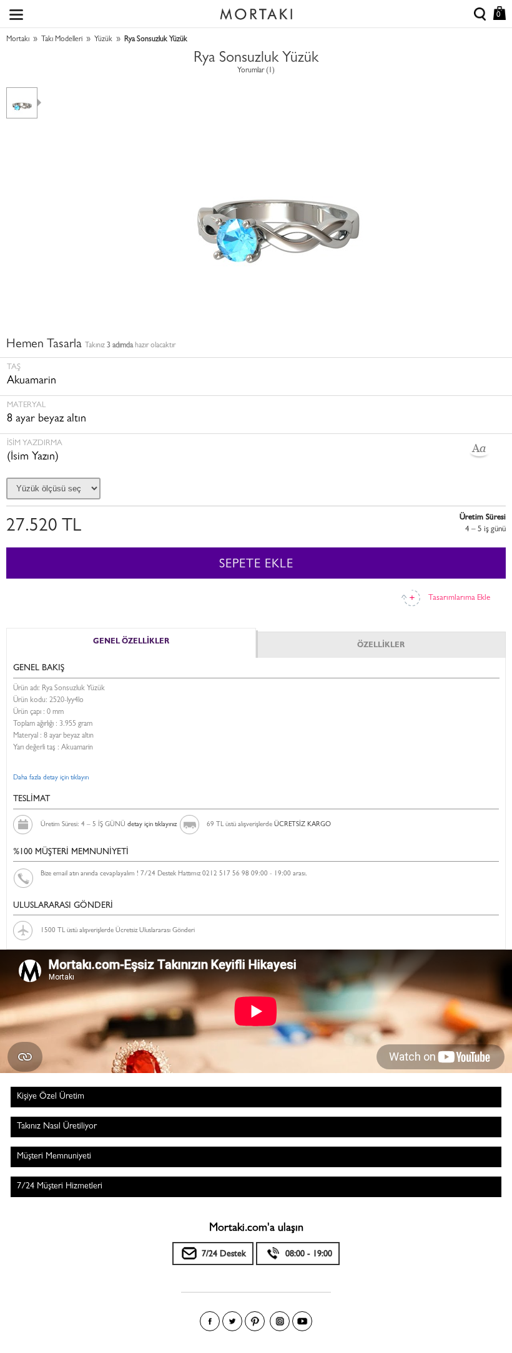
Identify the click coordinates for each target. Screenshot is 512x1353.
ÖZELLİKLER (381, 646)
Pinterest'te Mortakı (255, 1321)
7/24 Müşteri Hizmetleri (59, 1186)
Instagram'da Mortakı (280, 1321)
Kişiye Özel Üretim (50, 1096)
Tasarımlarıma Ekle (459, 598)
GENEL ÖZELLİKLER (131, 642)
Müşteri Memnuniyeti (54, 1156)
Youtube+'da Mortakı (302, 1321)
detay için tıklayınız (152, 824)
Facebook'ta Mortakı (210, 1321)
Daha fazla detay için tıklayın (51, 777)
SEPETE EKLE (256, 565)
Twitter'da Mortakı (232, 1321)
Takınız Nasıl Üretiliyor (57, 1126)
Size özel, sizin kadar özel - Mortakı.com (256, 11)
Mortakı (17, 40)
